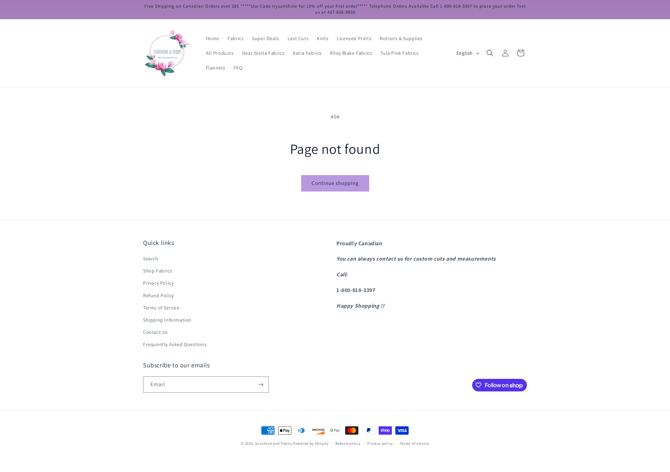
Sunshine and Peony (273, 443)
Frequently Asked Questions (175, 344)
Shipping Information (167, 320)
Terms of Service (161, 308)
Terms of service (414, 443)
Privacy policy (380, 443)
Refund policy (347, 443)
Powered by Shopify (311, 443)
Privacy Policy (158, 283)
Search (150, 258)
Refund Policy (158, 295)
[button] (490, 53)
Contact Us (155, 332)
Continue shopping (335, 183)
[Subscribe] (260, 384)
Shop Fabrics (157, 271)
